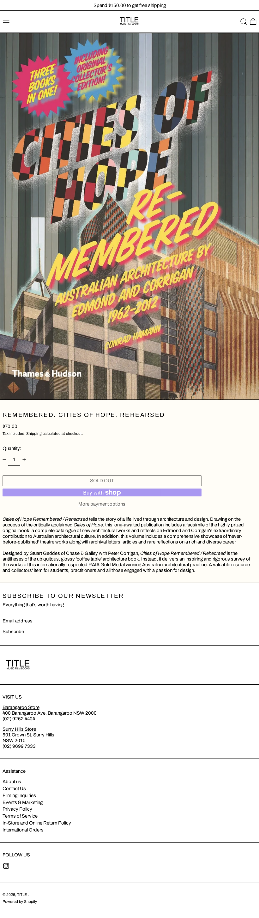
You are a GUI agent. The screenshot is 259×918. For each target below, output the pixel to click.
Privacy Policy (17, 809)
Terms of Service (20, 816)
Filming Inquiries (19, 795)
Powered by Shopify (20, 901)
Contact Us (14, 788)
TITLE (22, 894)
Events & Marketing (23, 802)
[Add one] (24, 459)
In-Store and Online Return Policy (37, 822)
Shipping (34, 433)
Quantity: (12, 448)
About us (12, 781)
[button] (243, 22)
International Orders (23, 829)
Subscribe (13, 631)
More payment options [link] (101, 504)
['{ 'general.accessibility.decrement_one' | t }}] (4, 459)
